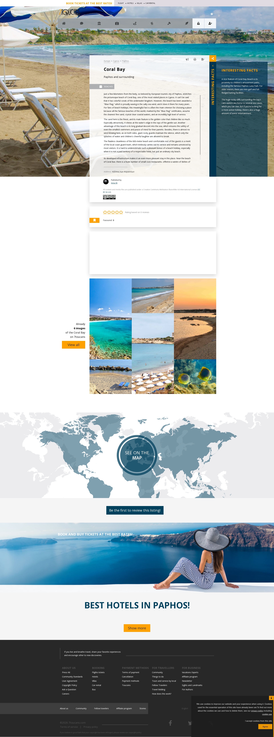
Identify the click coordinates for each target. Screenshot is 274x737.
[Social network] (81, 24)
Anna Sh (114, 183)
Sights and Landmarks (192, 685)
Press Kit (66, 672)
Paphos (125, 61)
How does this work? (161, 693)
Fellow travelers (101, 708)
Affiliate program (190, 676)
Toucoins (126, 685)
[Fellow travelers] (152, 24)
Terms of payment (130, 672)
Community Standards (72, 676)
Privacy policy (90, 726)
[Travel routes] (134, 24)
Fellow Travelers (159, 685)
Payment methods (130, 681)
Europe (107, 61)
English (185, 708)
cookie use (267, 714)
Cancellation (127, 676)
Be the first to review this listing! (135, 510)
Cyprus (116, 61)
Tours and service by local (164, 681)
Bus (94, 689)
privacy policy (257, 711)
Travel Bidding (158, 689)
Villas (139, 3)
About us (64, 708)
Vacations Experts (190, 672)
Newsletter (187, 681)
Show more (137, 628)
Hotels (130, 3)
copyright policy (134, 732)
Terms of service (69, 726)
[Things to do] (99, 24)
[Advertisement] (152, 253)
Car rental (150, 3)
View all (73, 344)
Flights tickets (98, 672)
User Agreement (69, 681)
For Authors (187, 689)
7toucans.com (77, 722)
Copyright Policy (69, 685)
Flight (121, 3)
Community (157, 672)
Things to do (158, 676)
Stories (143, 708)
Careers (65, 693)
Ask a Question (69, 689)
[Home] (64, 24)
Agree (265, 726)
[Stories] (186, 24)
